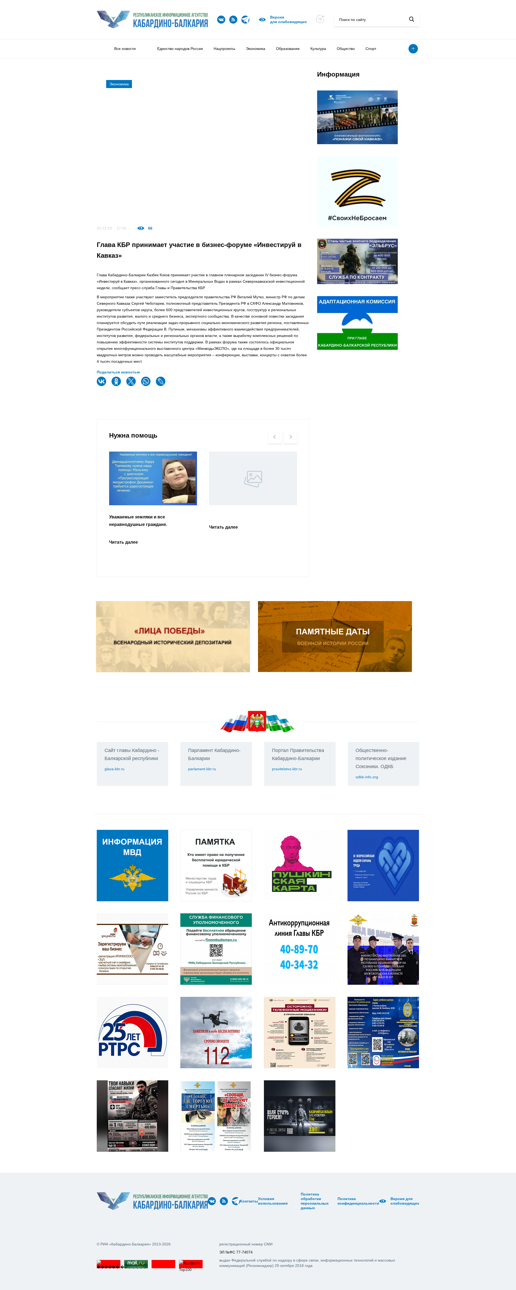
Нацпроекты (224, 48)
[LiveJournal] (161, 385)
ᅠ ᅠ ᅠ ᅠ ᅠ (289, 1201)
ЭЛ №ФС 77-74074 (236, 1252)
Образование (288, 48)
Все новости (125, 48)
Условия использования (273, 1201)
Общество (346, 48)
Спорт (371, 48)
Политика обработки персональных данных (315, 1201)
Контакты (249, 1201)
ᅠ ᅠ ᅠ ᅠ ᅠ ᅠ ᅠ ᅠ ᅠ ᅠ (296, 1201)
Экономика (255, 48)
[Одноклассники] (117, 385)
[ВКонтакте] (102, 385)
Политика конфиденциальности (358, 1201)
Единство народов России (180, 48)
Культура (318, 48)
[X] (131, 385)
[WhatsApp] (146, 385)
